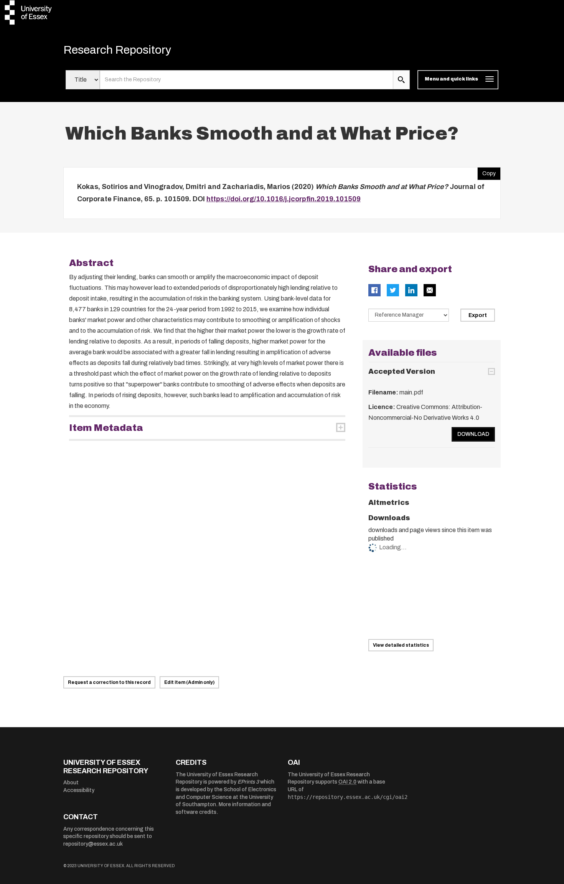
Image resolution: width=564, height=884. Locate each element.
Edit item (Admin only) (189, 682)
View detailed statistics (401, 645)
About (71, 782)
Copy (486, 171)
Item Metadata (106, 428)
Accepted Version (401, 371)
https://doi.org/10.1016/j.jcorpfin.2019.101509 (283, 199)
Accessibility (78, 790)
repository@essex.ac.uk (93, 844)
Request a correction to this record (109, 682)
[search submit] (401, 79)
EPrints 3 (248, 782)
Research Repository (117, 50)
